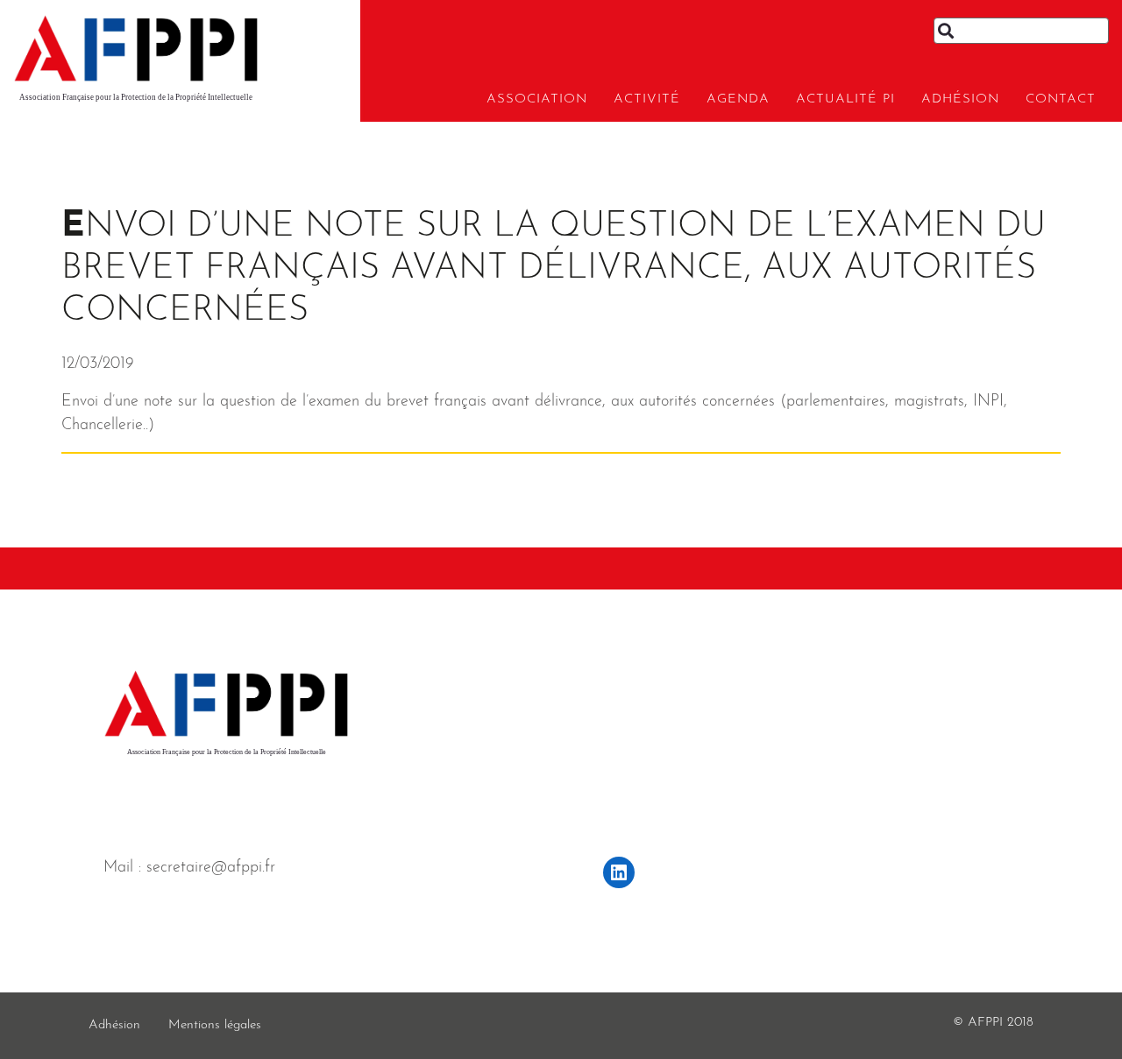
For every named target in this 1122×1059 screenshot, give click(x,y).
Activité (647, 99)
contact (1061, 99)
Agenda (738, 99)
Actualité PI (845, 99)
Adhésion (960, 99)
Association (536, 99)
